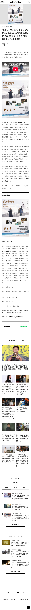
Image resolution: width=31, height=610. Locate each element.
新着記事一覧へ (15, 572)
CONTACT (5, 599)
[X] (13, 592)
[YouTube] (18, 592)
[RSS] (23, 592)
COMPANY (14, 599)
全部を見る (15, 524)
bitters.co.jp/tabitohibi (16, 316)
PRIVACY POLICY (24, 599)
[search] (29, 2)
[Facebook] (7, 592)
